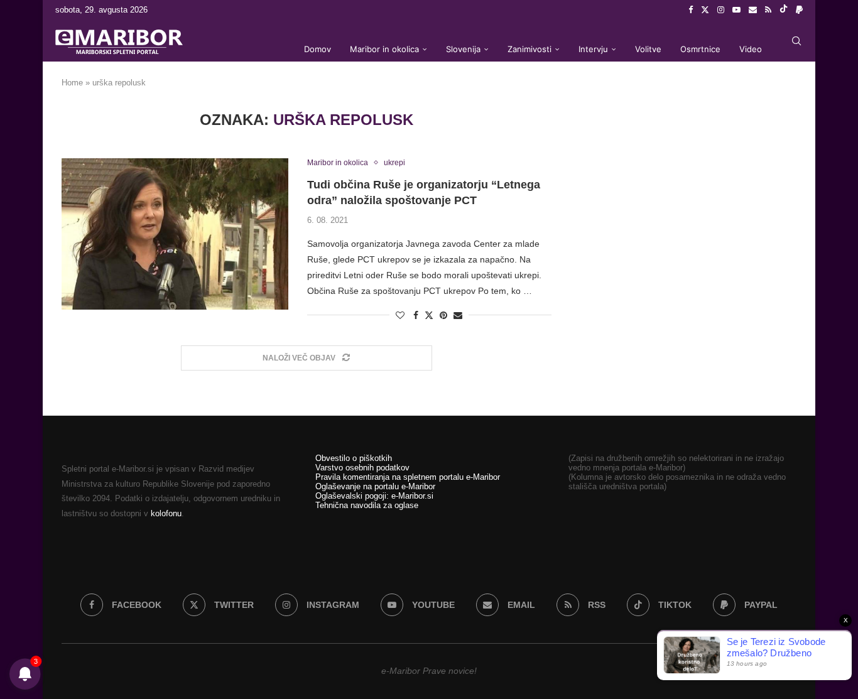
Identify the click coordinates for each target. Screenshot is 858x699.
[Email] (753, 10)
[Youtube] (736, 10)
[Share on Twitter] (429, 315)
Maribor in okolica (384, 49)
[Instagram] (720, 10)
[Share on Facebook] (415, 315)
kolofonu (166, 513)
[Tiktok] (783, 10)
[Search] (796, 41)
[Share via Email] (457, 315)
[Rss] (768, 10)
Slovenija (463, 49)
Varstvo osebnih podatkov (362, 467)
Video (750, 49)
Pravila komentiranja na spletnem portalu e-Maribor (407, 477)
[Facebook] (690, 10)
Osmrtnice (700, 49)
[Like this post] (400, 315)
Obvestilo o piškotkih (353, 458)
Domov (317, 49)
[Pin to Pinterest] (443, 315)
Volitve (648, 49)
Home (72, 82)
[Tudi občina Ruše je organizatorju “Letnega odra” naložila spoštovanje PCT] (175, 233)
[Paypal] (799, 10)
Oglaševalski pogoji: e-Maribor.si (374, 496)
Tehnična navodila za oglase (366, 505)
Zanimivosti (529, 49)
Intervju (593, 49)
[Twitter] (705, 10)
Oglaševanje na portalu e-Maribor (375, 486)
